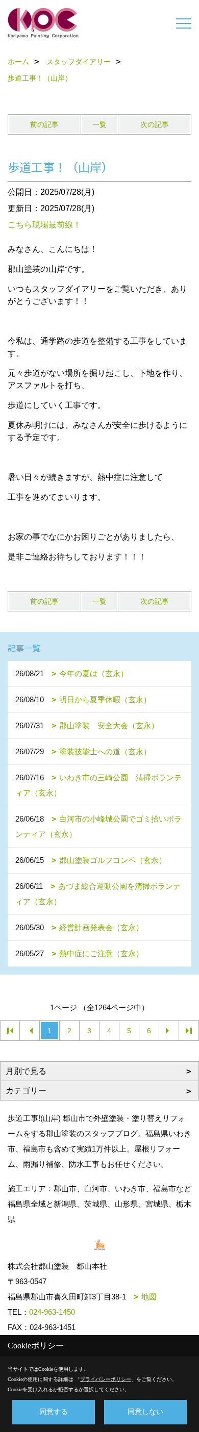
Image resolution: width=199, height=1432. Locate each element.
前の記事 (44, 124)
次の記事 (154, 124)
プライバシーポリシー (105, 1379)
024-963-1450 (52, 1312)
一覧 (99, 124)
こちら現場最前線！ (44, 224)
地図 (149, 1296)
